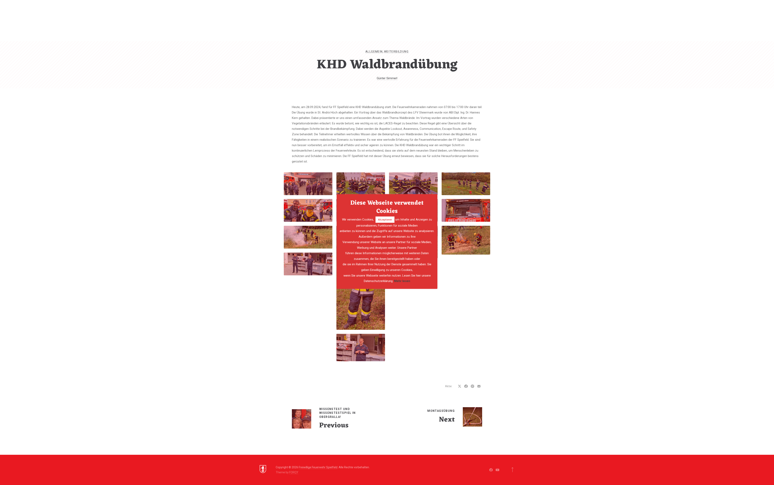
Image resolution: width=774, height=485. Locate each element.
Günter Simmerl (387, 78)
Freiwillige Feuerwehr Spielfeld (318, 467)
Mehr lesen (402, 281)
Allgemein (374, 51)
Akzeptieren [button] (385, 219)
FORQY (293, 472)
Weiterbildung (396, 51)
